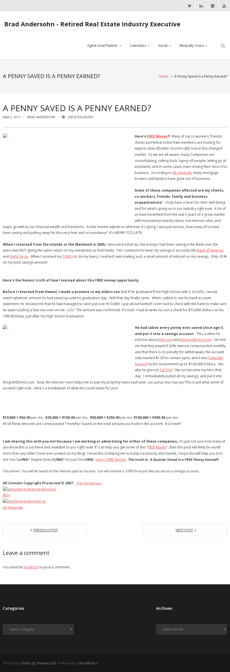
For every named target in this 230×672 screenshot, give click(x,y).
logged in (31, 567)
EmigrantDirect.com (195, 339)
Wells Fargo (19, 256)
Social (162, 45)
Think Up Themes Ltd (38, 663)
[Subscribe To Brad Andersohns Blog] (115, 492)
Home (164, 76)
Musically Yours (192, 45)
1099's (68, 256)
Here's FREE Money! (111, 459)
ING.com (165, 339)
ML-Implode (182, 172)
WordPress (88, 663)
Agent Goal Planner (102, 45)
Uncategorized (80, 117)
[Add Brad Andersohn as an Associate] (115, 504)
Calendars (138, 45)
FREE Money (157, 136)
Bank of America (210, 250)
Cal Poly (166, 370)
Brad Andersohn (41, 117)
